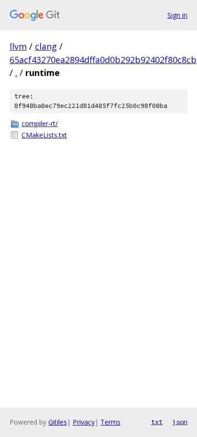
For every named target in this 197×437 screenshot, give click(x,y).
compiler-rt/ (40, 123)
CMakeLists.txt (44, 134)
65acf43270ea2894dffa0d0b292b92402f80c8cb (103, 59)
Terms (110, 421)
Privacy (84, 421)
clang (46, 46)
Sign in (177, 15)
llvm (18, 46)
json (179, 421)
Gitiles (57, 421)
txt (157, 421)
